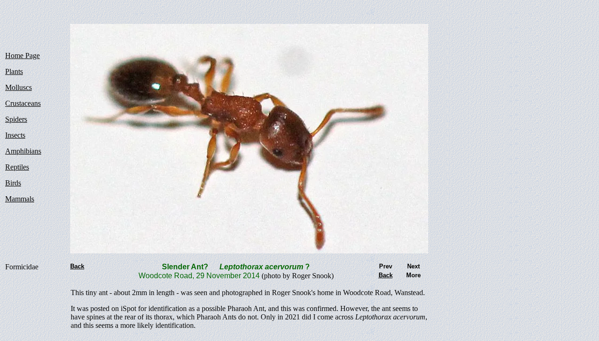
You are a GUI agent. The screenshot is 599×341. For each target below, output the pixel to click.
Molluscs (18, 87)
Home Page (22, 55)
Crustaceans (23, 103)
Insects (15, 135)
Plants (14, 71)
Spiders (16, 119)
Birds (13, 183)
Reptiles (17, 167)
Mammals (19, 199)
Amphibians (23, 151)
